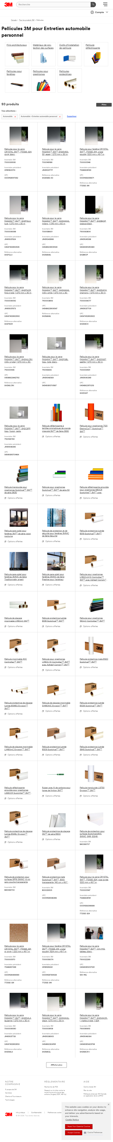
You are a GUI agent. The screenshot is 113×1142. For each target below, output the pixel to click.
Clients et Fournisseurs (13, 1096)
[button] (93, 1132)
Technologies (10, 1100)
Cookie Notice (72, 1120)
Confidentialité (36, 1113)
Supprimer (72, 116)
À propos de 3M (11, 1089)
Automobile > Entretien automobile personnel (39, 116)
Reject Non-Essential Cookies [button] (79, 1126)
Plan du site (88, 1090)
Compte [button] (99, 12)
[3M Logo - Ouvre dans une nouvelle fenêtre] (8, 4)
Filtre (104, 105)
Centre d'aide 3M (90, 1087)
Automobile (8, 116)
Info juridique (20, 1113)
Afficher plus (56, 1065)
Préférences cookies (55, 1113)
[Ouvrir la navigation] (105, 5)
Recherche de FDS (51, 1087)
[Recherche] (93, 4)
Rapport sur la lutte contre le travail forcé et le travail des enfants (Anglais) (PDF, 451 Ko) (55, 1092)
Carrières (8, 1093)
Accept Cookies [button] (74, 1133)
